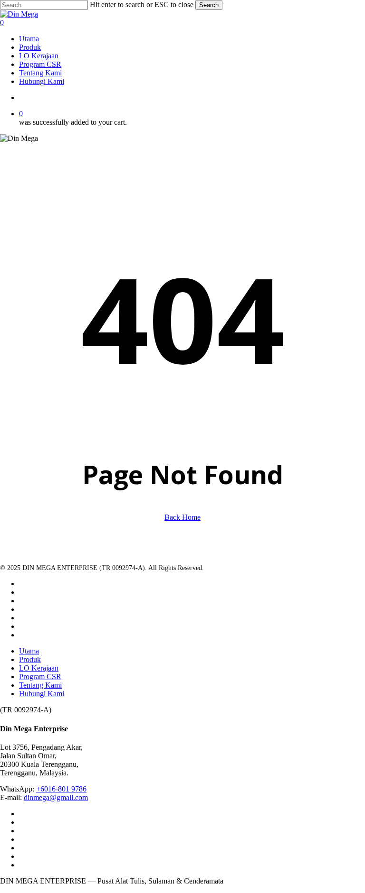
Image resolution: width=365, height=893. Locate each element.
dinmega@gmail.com (56, 797)
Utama (29, 651)
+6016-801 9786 (61, 789)
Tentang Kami (40, 685)
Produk (30, 659)
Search (209, 5)
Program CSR (40, 676)
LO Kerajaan (38, 668)
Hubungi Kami (41, 694)
